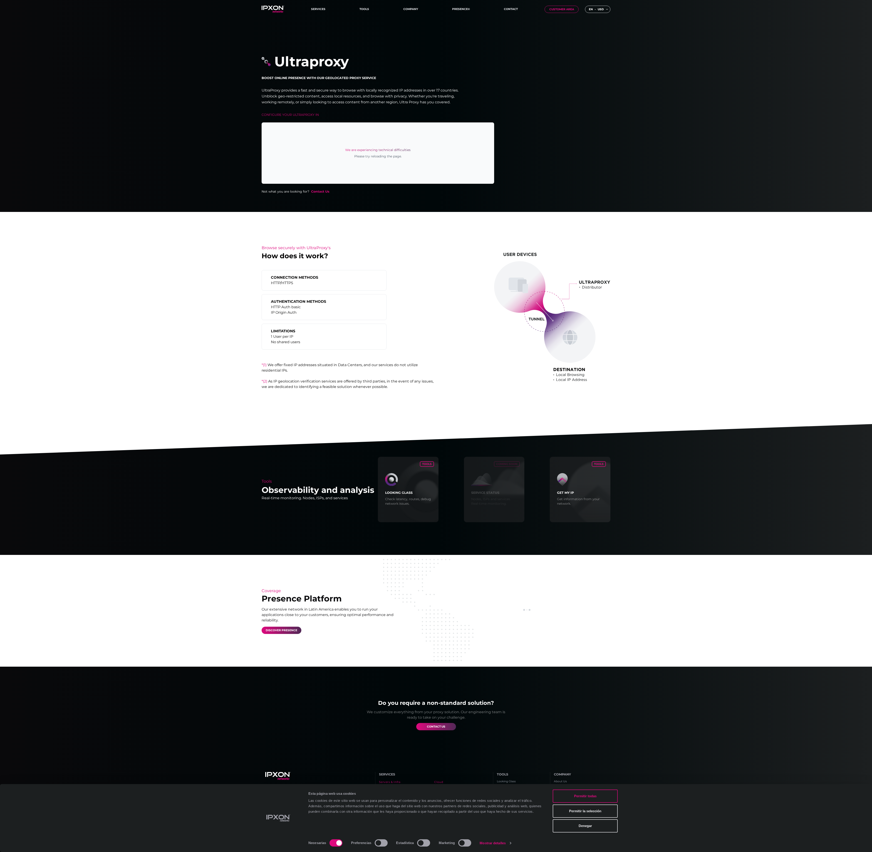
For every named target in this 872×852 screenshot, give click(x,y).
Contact (511, 9)
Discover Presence (281, 630)
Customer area (561, 9)
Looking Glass (506, 781)
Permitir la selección (585, 811)
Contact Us (320, 191)
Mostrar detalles (493, 843)
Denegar (585, 826)
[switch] (381, 843)
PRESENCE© (461, 9)
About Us (560, 781)
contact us (436, 726)
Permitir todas (585, 796)
